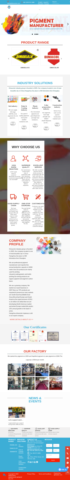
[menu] (39, 9)
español (45, 2)
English (40, 2)
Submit (53, 460)
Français (46, 3)
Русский (40, 3)
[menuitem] (39, 9)
